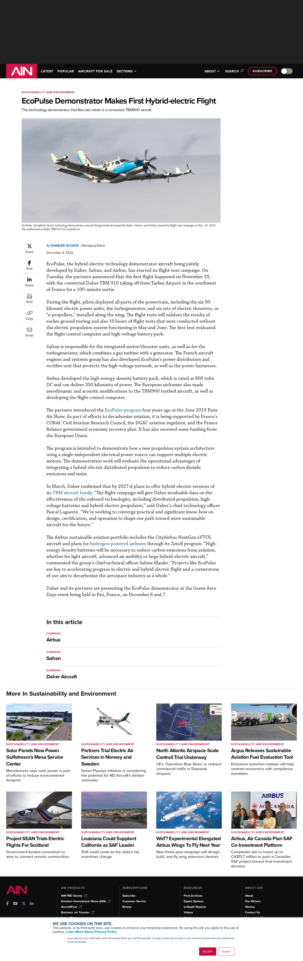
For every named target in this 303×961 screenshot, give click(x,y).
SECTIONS (125, 71)
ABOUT (210, 71)
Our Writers (253, 901)
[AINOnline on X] (24, 904)
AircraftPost (69, 907)
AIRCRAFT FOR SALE (95, 71)
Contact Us (252, 912)
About (249, 895)
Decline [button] (226, 951)
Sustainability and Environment (48, 92)
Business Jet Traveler (75, 912)
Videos (188, 912)
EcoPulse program (123, 410)
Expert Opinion (193, 901)
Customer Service (134, 901)
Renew (127, 907)
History (250, 907)
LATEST (47, 71)
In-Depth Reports (195, 907)
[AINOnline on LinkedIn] (32, 904)
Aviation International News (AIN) (83, 901)
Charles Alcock (64, 245)
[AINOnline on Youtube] (15, 904)
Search (232, 71)
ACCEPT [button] (208, 951)
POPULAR (66, 71)
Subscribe (262, 71)
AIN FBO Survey (71, 895)
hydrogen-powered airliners (118, 544)
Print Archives (193, 895)
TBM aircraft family (72, 493)
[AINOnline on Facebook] (7, 904)
